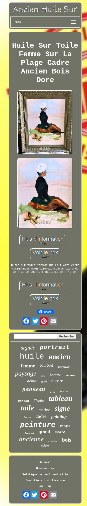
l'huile (39, 400)
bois (66, 440)
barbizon (64, 367)
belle (43, 376)
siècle (45, 446)
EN (41, 486)
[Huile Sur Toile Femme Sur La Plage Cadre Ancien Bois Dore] (45, 123)
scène (64, 391)
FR (49, 486)
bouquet (29, 433)
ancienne (31, 439)
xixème (70, 375)
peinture (37, 424)
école (60, 432)
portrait (55, 347)
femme (28, 366)
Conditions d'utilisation (45, 480)
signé (62, 408)
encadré (52, 441)
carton (23, 401)
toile (27, 408)
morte (65, 425)
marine (44, 409)
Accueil (45, 462)
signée (28, 348)
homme (55, 374)
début (31, 381)
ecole (44, 381)
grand (44, 431)
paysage (25, 373)
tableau (60, 398)
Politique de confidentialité (45, 474)
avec (52, 391)
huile (32, 356)
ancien (60, 356)
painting (59, 416)
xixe (47, 365)
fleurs (27, 417)
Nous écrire (45, 468)
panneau (34, 388)
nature (57, 380)
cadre (41, 416)
